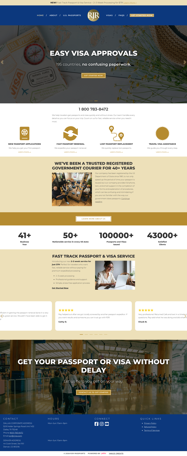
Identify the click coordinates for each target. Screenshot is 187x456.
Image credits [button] (116, 453)
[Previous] (2, 62)
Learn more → (24, 152)
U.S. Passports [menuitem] (72, 15)
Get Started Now (93, 76)
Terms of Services (152, 430)
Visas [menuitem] (109, 15)
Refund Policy (150, 427)
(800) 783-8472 (16, 433)
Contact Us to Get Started (93, 392)
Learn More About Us (93, 219)
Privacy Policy (150, 423)
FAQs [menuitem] (121, 15)
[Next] (184, 62)
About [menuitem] (53, 15)
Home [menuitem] (40, 15)
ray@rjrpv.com (15, 436)
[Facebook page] (96, 424)
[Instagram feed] (102, 424)
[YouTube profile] (107, 424)
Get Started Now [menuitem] (141, 15)
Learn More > (130, 2)
